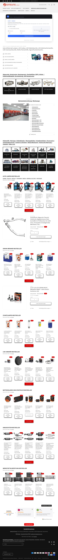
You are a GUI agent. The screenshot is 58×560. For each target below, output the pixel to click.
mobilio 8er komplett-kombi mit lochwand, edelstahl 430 (49, 485)
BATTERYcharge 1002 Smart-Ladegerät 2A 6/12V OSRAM (49, 407)
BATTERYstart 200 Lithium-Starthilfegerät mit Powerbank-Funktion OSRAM (18, 407)
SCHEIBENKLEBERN (42, 155)
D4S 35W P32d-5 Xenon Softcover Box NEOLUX (8, 265)
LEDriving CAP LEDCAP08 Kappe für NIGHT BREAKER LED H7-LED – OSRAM (17, 369)
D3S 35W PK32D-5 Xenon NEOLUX (49, 265)
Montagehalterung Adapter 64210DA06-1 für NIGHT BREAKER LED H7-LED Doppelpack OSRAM (7, 369)
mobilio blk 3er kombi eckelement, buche (28, 485)
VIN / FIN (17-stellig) (11, 26)
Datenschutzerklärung (27, 558)
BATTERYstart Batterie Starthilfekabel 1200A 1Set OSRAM (7, 407)
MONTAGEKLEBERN (33, 155)
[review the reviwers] (32, 509)
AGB (32, 558)
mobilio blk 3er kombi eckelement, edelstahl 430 (18, 485)
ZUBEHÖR (42, 166)
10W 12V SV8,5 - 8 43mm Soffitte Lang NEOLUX (28, 332)
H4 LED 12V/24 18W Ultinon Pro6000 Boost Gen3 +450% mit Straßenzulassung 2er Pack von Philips (29, 196)
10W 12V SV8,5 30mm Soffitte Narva (39, 332)
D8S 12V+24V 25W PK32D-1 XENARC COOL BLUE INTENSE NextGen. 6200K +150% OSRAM (39, 266)
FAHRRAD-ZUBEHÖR (50, 166)
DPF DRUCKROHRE (48, 89)
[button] (16, 8)
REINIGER (15, 154)
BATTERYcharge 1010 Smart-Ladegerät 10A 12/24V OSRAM (28, 407)
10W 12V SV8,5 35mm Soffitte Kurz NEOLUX (49, 332)
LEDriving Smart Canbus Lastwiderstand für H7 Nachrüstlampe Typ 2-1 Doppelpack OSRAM (29, 369)
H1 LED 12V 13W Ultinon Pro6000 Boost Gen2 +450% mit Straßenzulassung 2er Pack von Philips (18, 196)
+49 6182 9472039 (24, 534)
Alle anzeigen (29, 210)
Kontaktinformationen (45, 558)
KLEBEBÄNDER (24, 155)
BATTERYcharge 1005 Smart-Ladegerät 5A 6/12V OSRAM (39, 407)
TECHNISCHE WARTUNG (33, 167)
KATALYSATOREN (22, 89)
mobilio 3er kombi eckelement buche (39, 485)
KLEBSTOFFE (7, 155)
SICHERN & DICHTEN (15, 166)
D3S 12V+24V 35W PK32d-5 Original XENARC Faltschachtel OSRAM (18, 266)
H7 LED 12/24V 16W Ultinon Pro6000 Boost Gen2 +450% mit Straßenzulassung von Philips (50, 196)
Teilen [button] (32, 241)
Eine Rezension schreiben (46, 505)
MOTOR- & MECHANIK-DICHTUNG (24, 167)
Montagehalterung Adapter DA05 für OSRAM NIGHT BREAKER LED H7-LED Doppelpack (49, 369)
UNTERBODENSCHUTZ (7, 166)
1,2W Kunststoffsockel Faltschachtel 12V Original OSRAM (18, 332)
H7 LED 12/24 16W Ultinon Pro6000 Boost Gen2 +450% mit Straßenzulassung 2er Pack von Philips (39, 196)
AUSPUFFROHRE (35, 89)
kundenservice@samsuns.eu (36, 534)
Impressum (39, 558)
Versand (37, 228)
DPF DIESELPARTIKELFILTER (9, 91)
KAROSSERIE (51, 154)
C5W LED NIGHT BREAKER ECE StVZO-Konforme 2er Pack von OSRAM (8, 195)
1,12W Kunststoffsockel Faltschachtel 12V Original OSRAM (8, 332)
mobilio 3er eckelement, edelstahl (7, 485)
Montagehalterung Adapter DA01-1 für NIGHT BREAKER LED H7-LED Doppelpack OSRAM (39, 369)
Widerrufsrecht (21, 558)
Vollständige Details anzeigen (44, 241)
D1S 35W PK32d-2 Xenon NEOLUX (28, 265)
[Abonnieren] (22, 544)
